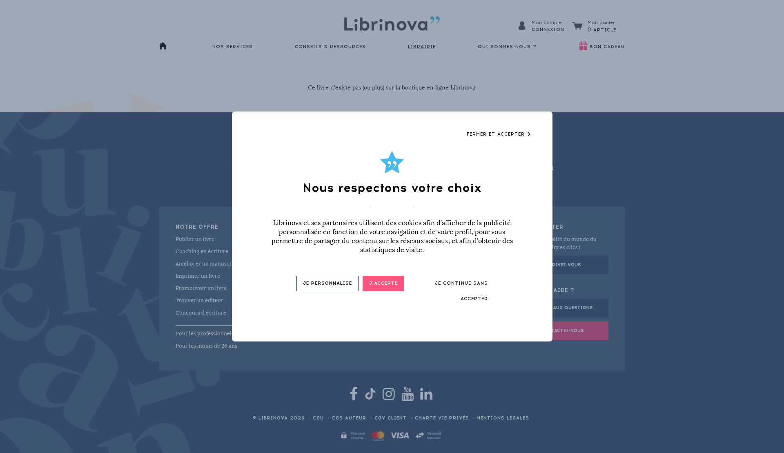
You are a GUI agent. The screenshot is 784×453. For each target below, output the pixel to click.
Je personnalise (327, 283)
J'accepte (383, 283)
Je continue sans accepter (461, 291)
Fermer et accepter (497, 134)
